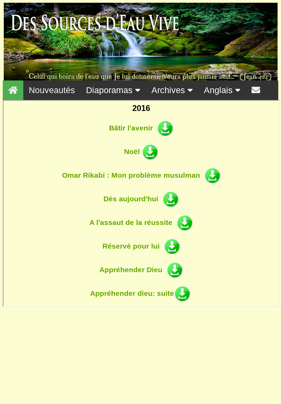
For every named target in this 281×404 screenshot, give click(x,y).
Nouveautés (52, 90)
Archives (169, 90)
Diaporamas (110, 90)
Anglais (219, 90)
